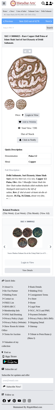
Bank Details (36, 287)
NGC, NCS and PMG (40, 310)
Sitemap (33, 326)
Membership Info (12, 310)
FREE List (9, 302)
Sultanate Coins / (34, 11)
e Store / (12, 11)
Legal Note (35, 306)
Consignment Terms (39, 295)
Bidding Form (10, 295)
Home (33, 302)
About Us (8, 287)
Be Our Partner (11, 291)
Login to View (32, 115)
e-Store (33, 299)
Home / (5, 11)
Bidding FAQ (36, 291)
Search (50, 27)
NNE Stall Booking (13, 314)
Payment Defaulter (38, 314)
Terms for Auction (12, 334)
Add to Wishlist (29, 122)
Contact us (9, 299)
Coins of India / (21, 11)
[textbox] (27, 187)
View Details (27, 270)
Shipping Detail (37, 322)
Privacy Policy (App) (13, 318)
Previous (9, 21)
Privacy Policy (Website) (15, 322)
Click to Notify (29, 140)
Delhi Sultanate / (46, 11)
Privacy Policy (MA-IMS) (41, 318)
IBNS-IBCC (10, 306)
